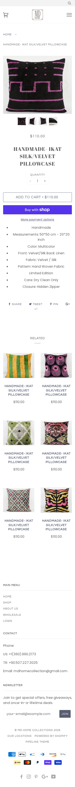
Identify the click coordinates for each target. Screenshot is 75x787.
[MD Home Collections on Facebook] (21, 777)
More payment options (37, 219)
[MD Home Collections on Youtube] (53, 777)
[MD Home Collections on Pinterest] (36, 777)
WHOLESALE (12, 614)
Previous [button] (10, 85)
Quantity (37, 174)
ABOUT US (10, 608)
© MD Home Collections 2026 (37, 730)
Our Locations (20, 736)
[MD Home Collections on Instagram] (29, 777)
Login (7, 620)
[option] (37, 85)
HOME (7, 596)
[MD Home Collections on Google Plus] (44, 777)
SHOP (7, 602)
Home (7, 34)
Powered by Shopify (51, 736)
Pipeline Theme (37, 741)
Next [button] (64, 85)
